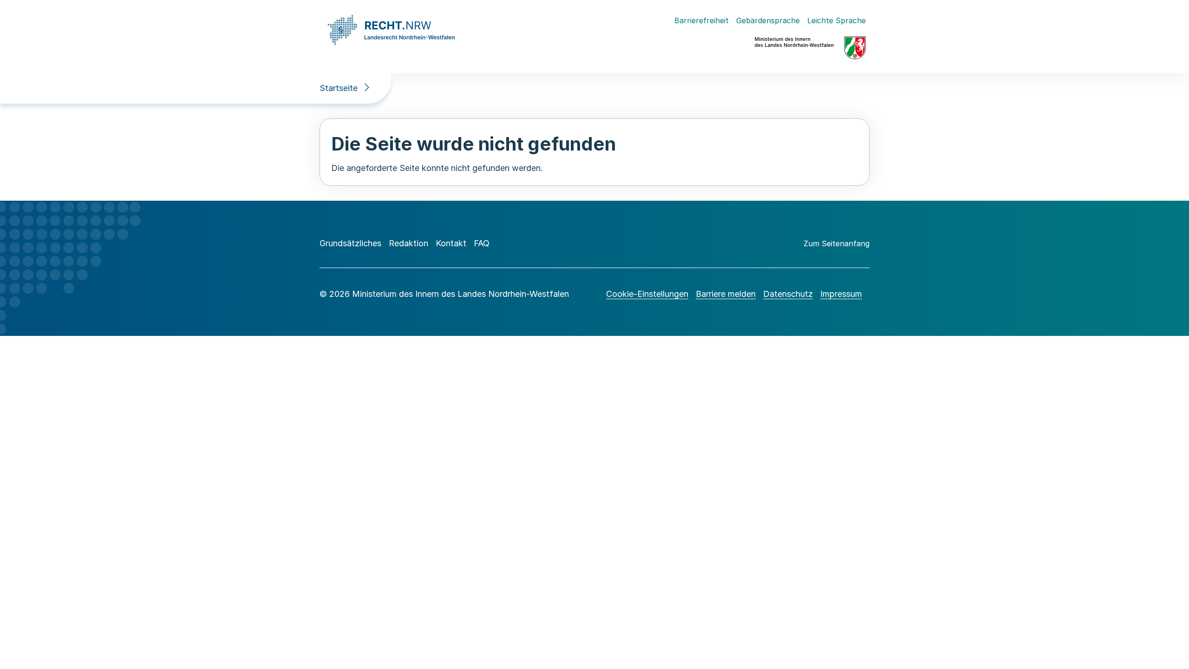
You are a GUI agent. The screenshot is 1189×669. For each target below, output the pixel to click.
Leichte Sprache (836, 20)
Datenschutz (788, 294)
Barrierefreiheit (701, 20)
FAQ (482, 243)
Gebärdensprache (768, 20)
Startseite (339, 88)
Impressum (841, 294)
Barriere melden (726, 294)
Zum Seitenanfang (836, 243)
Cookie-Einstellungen (647, 294)
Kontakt (451, 243)
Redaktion (408, 243)
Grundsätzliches (350, 243)
